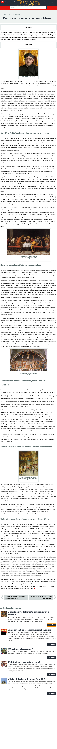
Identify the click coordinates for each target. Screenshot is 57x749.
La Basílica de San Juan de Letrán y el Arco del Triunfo (41, 597)
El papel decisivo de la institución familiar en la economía (28, 613)
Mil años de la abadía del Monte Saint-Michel (27, 679)
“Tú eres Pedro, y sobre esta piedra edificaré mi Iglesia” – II (15, 597)
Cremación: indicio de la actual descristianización (29, 630)
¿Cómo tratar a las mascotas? (20, 649)
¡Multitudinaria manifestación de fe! (24, 662)
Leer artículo (51, 625)
